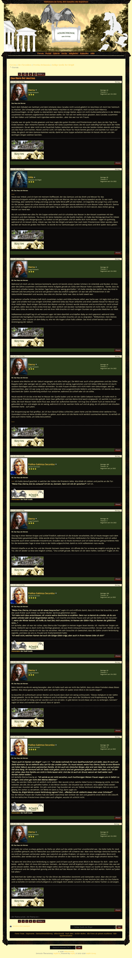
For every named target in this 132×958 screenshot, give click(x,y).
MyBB (72, 953)
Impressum (30, 934)
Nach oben (69, 934)
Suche (64, 53)
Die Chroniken (24, 65)
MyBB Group (91, 953)
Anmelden (71, 2)
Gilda (30, 177)
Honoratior (15, 499)
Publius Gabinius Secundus (41, 464)
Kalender (84, 53)
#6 (121, 510)
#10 (120, 824)
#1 (121, 82)
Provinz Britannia (41, 65)
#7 (121, 585)
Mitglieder (73, 53)
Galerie (56, 53)
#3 (121, 259)
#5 (121, 456)
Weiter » (41, 74)
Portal (48, 53)
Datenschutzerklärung (44, 934)
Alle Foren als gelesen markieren (99, 934)
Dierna (31, 90)
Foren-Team (19, 934)
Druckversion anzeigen (21, 926)
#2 (121, 169)
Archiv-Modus (80, 934)
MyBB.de (56, 953)
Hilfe (92, 53)
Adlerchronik (59, 934)
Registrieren (83, 2)
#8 (121, 662)
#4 (121, 356)
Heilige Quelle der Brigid (63, 65)
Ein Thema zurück (18, 917)
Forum (40, 53)
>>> (13, 194)
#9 (121, 737)
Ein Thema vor (32, 917)
